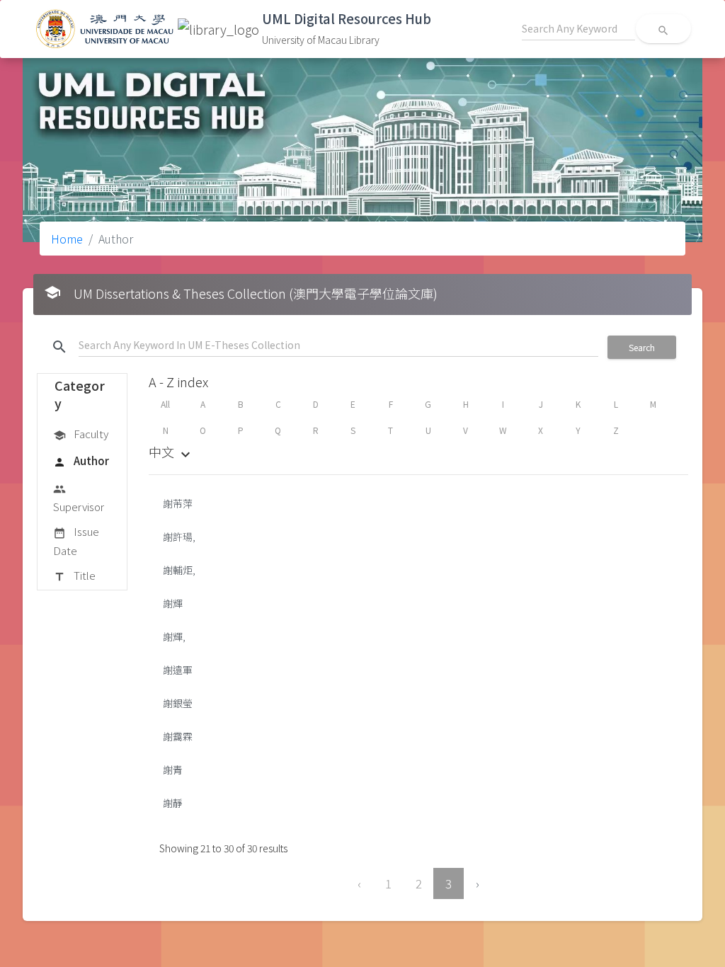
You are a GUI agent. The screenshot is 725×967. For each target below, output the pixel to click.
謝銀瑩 (178, 703)
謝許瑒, (179, 537)
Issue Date (76, 540)
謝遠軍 (178, 670)
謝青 (173, 769)
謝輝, (174, 636)
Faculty (80, 433)
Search (642, 347)
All (165, 404)
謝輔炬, (179, 570)
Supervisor (78, 498)
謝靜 (173, 803)
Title (74, 575)
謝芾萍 (178, 503)
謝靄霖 (178, 736)
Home (67, 238)
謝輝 (173, 603)
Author (81, 460)
